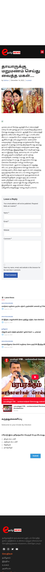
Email (6, 222)
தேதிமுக (7, 445)
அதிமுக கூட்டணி (11, 442)
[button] (42, 52)
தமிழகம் (5, 329)
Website (6, 230)
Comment (8, 239)
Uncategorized (7, 303)
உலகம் (29, 80)
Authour (6, 80)
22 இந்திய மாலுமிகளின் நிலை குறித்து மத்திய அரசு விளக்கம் (23, 319)
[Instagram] (8, 549)
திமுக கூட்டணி (10, 439)
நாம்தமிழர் (8, 448)
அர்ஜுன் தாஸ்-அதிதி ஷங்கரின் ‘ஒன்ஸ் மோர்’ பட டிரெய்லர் (21, 332)
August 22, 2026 (8, 309)
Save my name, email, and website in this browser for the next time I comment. (22, 269)
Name (6, 213)
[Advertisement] (22, 22)
